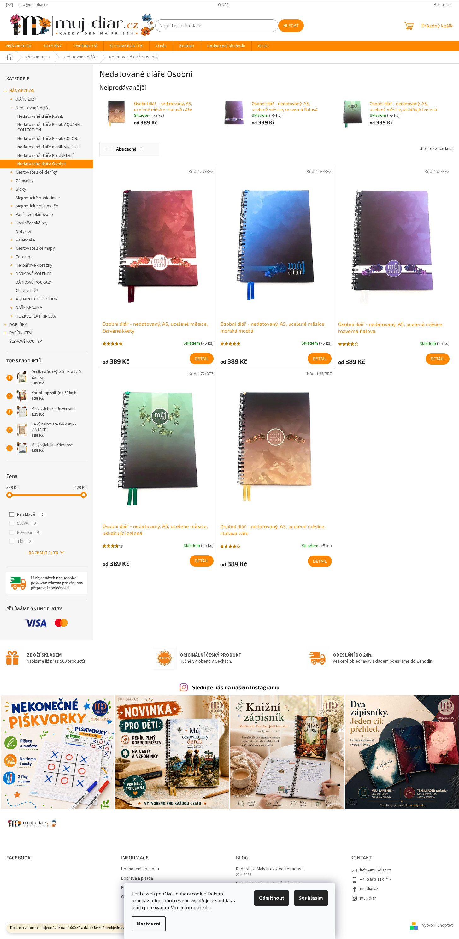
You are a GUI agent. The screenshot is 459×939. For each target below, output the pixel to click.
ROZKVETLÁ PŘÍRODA (36, 316)
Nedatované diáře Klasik (40, 116)
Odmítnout (271, 897)
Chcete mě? (27, 291)
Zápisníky (25, 181)
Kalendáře (25, 240)
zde (206, 907)
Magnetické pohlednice (38, 198)
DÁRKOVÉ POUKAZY (34, 282)
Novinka (28, 532)
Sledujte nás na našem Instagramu (236, 687)
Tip (24, 541)
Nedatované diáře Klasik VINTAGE (48, 147)
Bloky (21, 189)
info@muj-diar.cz (375, 870)
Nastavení (148, 923)
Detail (202, 358)
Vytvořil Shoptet (437, 925)
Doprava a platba (137, 879)
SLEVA (26, 523)
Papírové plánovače (34, 214)
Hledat (291, 25)
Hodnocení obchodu (140, 869)
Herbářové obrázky (34, 265)
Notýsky (23, 232)
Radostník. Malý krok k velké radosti (270, 869)
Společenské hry (32, 223)
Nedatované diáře (33, 108)
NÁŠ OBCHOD (21, 91)
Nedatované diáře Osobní (41, 164)
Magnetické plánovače (37, 206)
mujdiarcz (369, 889)
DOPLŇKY (18, 325)
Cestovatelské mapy (35, 248)
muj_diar (368, 898)
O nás (223, 5)
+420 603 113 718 (375, 880)
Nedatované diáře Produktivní (45, 155)
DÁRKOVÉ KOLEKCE (33, 274)
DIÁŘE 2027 (26, 99)
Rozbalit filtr (43, 553)
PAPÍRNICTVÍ (20, 333)
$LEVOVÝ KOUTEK (25, 341)
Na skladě (30, 514)
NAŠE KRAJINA (29, 308)
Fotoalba (24, 257)
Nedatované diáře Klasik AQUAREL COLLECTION (49, 127)
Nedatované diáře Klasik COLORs (48, 138)
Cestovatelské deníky (36, 172)
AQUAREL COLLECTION (37, 299)
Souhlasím (311, 897)
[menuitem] (19, 46)
